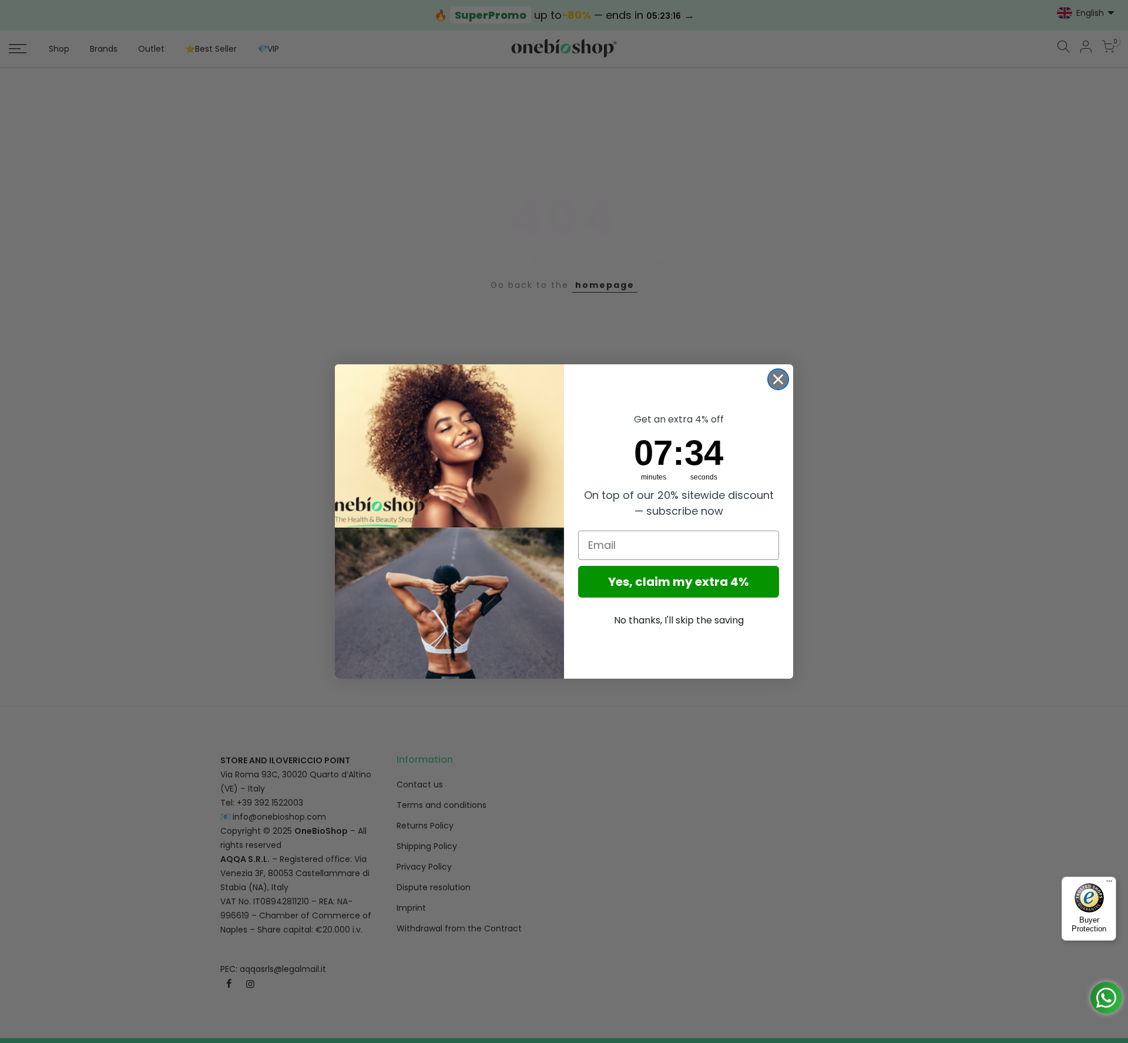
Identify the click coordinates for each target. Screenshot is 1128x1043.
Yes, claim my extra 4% (678, 582)
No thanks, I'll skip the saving (679, 620)
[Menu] (1109, 884)
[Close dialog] (778, 379)
